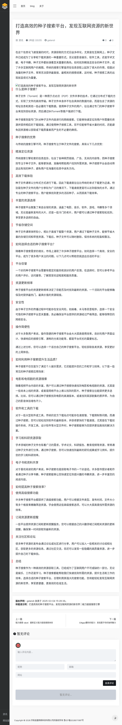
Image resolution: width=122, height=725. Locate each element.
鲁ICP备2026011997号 (74, 720)
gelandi (51, 40)
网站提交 (6, 721)
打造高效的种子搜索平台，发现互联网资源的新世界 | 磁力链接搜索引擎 (64, 604)
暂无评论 (23, 634)
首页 (23, 6)
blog (32, 6)
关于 (41, 6)
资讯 (5, 714)
